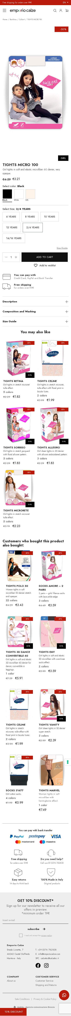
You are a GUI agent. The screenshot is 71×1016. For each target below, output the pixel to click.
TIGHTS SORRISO (14, 447)
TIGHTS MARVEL (49, 790)
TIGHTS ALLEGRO (48, 447)
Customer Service (44, 980)
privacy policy (46, 935)
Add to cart (44, 257)
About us (11, 980)
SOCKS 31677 (14, 790)
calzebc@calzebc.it (50, 958)
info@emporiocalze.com (49, 954)
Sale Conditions (22, 999)
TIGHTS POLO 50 (17, 586)
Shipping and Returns (46, 985)
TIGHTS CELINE (47, 381)
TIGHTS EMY (47, 652)
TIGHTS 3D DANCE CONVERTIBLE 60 (18, 654)
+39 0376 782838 (55, 863)
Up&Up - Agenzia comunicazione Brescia (36, 1007)
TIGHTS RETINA (13, 381)
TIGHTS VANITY (49, 725)
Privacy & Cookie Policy (45, 999)
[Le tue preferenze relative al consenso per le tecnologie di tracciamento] (67, 762)
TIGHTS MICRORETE (16, 510)
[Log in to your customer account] (61, 10)
